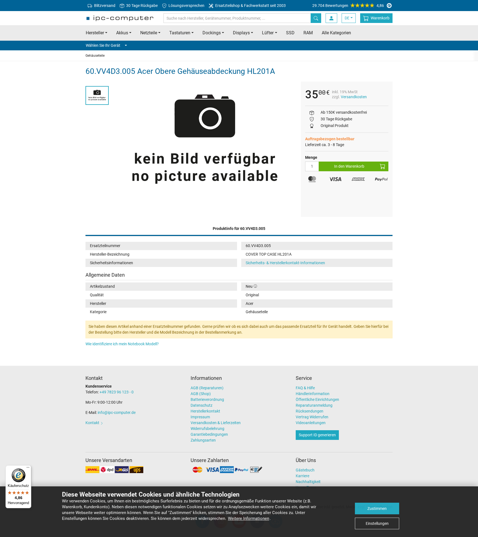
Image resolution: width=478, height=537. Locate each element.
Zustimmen (377, 508)
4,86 (348, 5)
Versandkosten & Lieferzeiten (216, 423)
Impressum (200, 417)
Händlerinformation (312, 393)
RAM (308, 32)
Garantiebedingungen (209, 434)
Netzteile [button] (148, 32)
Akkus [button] (122, 32)
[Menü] (28, 468)
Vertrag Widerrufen (312, 417)
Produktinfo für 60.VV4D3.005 (239, 228)
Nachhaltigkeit (308, 481)
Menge (311, 157)
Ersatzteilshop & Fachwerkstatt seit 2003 (250, 5)
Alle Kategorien (336, 32)
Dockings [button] (211, 32)
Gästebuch (305, 470)
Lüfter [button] (268, 32)
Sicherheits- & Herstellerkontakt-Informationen (285, 263)
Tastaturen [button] (179, 32)
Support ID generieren (317, 435)
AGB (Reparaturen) (207, 388)
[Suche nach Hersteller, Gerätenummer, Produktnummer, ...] (316, 18)
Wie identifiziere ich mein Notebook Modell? (122, 344)
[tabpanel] (205, 142)
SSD (290, 32)
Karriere (302, 476)
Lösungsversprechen (186, 5)
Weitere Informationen (248, 518)
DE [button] (347, 18)
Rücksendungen (309, 411)
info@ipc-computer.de (117, 412)
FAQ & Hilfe (305, 388)
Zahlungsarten (203, 440)
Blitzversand (104, 5)
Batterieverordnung (207, 399)
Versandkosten (354, 97)
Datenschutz (201, 405)
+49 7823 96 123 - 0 (117, 392)
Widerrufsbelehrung (207, 428)
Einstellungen (377, 523)
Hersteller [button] (95, 32)
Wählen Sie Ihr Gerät (103, 45)
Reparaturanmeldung (314, 405)
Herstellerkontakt (205, 411)
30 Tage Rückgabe (141, 5)
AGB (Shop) (201, 393)
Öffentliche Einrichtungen (317, 399)
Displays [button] (241, 32)
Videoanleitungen (311, 423)
